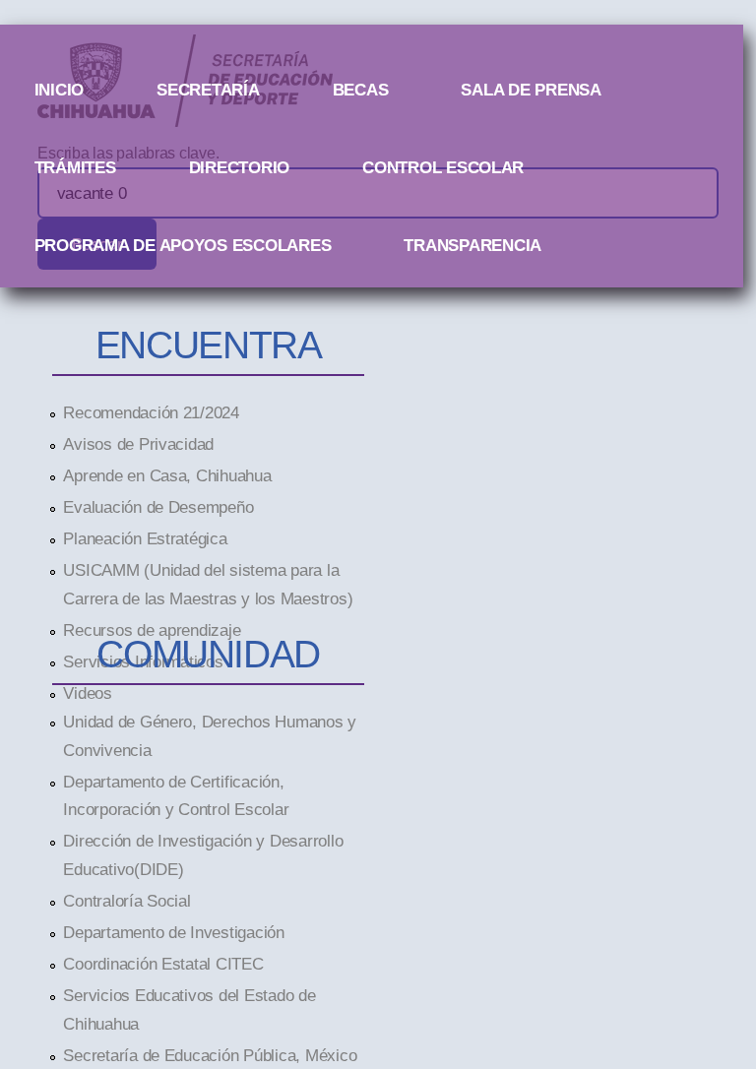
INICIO (59, 89)
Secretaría (208, 89)
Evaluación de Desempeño (158, 507)
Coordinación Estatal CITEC (163, 964)
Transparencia (472, 245)
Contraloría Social (126, 901)
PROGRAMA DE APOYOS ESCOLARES (183, 245)
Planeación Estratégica (144, 538)
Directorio (239, 167)
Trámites (75, 167)
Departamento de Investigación (173, 932)
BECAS (361, 89)
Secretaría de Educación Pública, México (209, 1055)
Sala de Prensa (530, 89)
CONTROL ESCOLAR (443, 167)
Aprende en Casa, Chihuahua (167, 475)
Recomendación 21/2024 (151, 412)
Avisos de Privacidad (138, 444)
